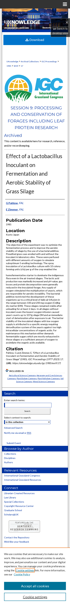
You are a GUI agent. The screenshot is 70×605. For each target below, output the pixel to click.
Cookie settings (25, 570)
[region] (35, 576)
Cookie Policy (22, 574)
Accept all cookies (35, 586)
